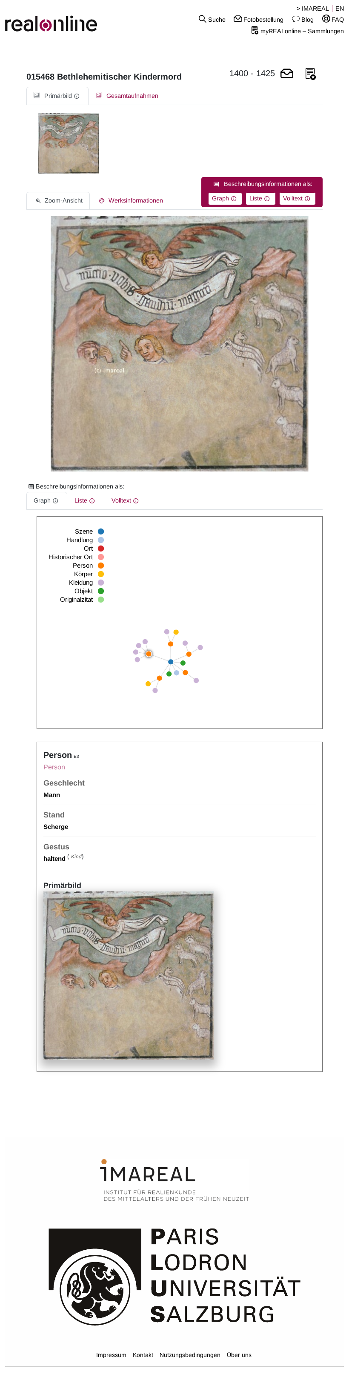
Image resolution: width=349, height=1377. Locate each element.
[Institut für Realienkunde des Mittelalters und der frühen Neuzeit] (174, 1180)
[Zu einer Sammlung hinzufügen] (311, 74)
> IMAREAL (313, 8)
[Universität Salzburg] (175, 1276)
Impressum (111, 1354)
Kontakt (143, 1354)
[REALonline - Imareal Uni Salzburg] (58, 19)
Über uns (239, 1354)
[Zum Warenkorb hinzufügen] (287, 74)
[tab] (57, 96)
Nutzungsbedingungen (190, 1354)
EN (339, 8)
